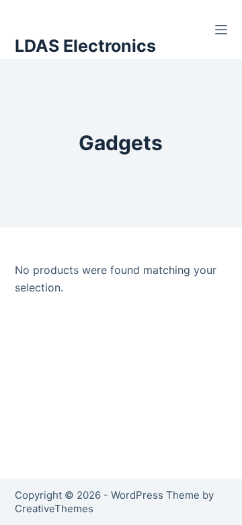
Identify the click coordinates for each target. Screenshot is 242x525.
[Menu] (221, 30)
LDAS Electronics (85, 46)
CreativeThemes (54, 508)
